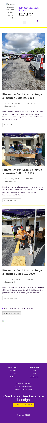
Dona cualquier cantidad (11, 313)
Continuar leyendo (12, 124)
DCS (5, 103)
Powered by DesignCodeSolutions (23, 418)
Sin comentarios (10, 106)
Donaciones (29, 103)
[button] (24, 22)
